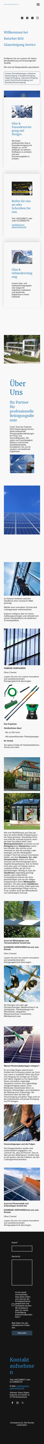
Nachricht (16, 1256)
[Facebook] (22, 18)
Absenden (22, 1333)
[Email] (37, 18)
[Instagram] (27, 18)
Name (15, 1243)
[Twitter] (32, 18)
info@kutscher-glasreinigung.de (19, 226)
